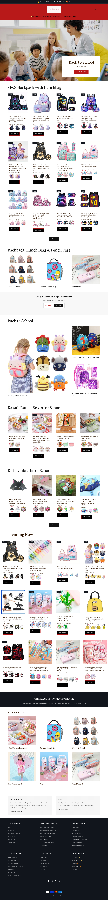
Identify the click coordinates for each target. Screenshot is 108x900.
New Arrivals (43, 857)
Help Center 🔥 (76, 857)
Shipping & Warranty (14, 833)
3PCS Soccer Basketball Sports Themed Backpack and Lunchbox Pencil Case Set (41, 167)
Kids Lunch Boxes (13, 863)
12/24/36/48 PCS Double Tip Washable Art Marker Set (39, 618)
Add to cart (14, 133)
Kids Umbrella (12, 860)
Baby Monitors (76, 830)
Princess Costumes (45, 836)
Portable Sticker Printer (14, 875)
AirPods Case (75, 827)
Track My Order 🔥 (77, 860)
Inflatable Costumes (77, 836)
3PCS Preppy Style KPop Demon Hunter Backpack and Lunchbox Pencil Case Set (41, 119)
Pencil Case (76, 286)
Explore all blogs (63, 809)
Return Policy (11, 836)
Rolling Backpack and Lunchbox (85, 393)
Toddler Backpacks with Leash (84, 357)
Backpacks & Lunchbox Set (15, 866)
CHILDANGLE (14, 823)
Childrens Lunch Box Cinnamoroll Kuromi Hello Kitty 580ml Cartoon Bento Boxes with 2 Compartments (41, 440)
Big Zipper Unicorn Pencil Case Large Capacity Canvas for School (67, 668)
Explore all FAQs (15, 811)
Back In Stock (44, 866)
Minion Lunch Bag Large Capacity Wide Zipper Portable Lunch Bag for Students (94, 619)
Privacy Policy (12, 839)
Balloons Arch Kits (77, 842)
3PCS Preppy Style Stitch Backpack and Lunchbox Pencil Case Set (16, 215)
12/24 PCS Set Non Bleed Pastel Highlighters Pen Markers (39, 567)
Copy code (58, 305)
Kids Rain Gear (14, 783)
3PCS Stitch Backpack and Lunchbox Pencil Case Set (89, 165)
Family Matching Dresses (47, 827)
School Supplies (12, 857)
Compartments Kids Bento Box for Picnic (89, 437)
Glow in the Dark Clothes (47, 842)
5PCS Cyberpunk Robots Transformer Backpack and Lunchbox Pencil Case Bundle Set (17, 119)
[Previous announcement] (8, 1)
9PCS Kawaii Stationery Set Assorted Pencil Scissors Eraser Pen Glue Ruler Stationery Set (39, 668)
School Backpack (14, 286)
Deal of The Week (45, 863)
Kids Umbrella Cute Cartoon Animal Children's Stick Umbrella (65, 501)
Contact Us (11, 830)
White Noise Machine (78, 845)
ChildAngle (52, 895)
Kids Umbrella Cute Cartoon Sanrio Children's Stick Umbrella (41, 501)
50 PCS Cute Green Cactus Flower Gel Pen (65, 617)
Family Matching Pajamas (47, 833)
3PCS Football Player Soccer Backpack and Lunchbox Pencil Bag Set (89, 215)
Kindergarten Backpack (17, 395)
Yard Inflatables (76, 833)
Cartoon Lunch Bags (48, 286)
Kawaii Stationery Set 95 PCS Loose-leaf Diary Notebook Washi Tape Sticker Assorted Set (95, 668)
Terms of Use (11, 842)
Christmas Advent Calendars (80, 839)
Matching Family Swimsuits (48, 830)
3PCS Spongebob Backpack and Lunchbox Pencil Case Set (65, 118)
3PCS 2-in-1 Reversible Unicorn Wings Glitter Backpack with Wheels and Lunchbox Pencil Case (17, 167)
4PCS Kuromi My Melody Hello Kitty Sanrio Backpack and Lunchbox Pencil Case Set (41, 215)
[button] (9, 9)
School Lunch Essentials (17, 748)
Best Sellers (43, 860)
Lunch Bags (11, 869)
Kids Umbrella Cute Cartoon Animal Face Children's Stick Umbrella (17, 501)
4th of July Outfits (45, 839)
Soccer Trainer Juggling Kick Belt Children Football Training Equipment (13, 619)
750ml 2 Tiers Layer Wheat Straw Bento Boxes (65, 437)
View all (54, 239)
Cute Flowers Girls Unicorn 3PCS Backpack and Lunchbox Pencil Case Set (65, 166)
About (9, 827)
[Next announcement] (100, 1)
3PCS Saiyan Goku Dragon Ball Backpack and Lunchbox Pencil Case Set (89, 118)
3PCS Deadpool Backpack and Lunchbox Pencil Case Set (12, 668)
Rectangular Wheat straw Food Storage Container (17, 437)
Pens (42, 783)
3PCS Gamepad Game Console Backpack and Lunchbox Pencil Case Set (65, 215)
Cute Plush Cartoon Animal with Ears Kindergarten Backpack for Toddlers (95, 568)
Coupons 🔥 (75, 863)
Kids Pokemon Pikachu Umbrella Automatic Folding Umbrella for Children (88, 502)
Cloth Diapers (44, 845)
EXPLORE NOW (81, 71)
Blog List (74, 869)
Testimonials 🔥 (76, 866)
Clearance (42, 869)
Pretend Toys (11, 872)
